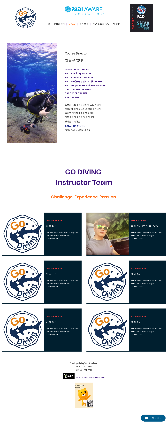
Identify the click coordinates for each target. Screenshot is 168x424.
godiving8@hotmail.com (87, 363)
